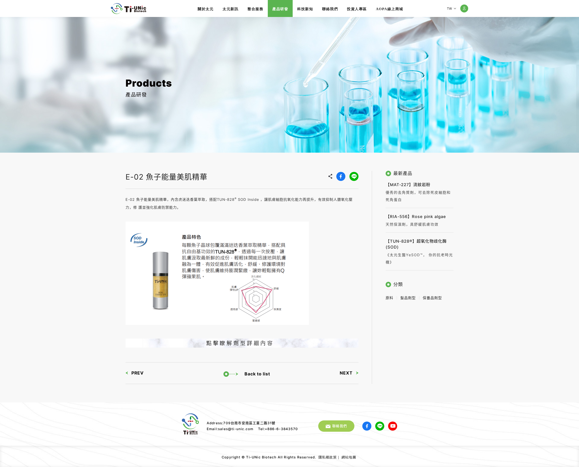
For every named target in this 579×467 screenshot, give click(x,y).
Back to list (257, 374)
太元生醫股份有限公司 (128, 8)
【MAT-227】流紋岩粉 (408, 184)
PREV (137, 373)
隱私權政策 (327, 457)
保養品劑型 (432, 298)
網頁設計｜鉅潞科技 (356, 455)
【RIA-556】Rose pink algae (416, 216)
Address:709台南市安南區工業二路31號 (241, 423)
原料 (389, 298)
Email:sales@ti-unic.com (230, 429)
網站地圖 (349, 457)
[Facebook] (340, 176)
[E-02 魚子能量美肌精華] (242, 343)
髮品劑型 (408, 298)
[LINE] (353, 176)
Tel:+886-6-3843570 (278, 429)
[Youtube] (392, 426)
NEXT (346, 373)
